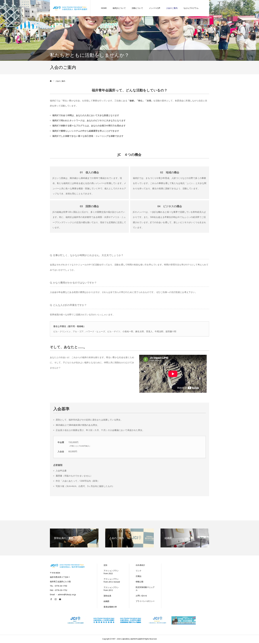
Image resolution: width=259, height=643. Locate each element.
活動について (137, 8)
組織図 (106, 601)
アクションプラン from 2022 (111, 572)
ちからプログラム (191, 8)
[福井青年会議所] (70, 8)
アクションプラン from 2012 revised (112, 580)
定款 (105, 565)
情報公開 (139, 581)
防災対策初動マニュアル (145, 588)
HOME (104, 8)
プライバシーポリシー (145, 601)
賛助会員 (107, 595)
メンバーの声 (154, 8)
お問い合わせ (141, 595)
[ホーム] (51, 81)
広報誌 (138, 576)
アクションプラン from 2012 (111, 588)
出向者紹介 (140, 565)
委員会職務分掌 (110, 606)
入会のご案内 (172, 8)
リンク (138, 570)
